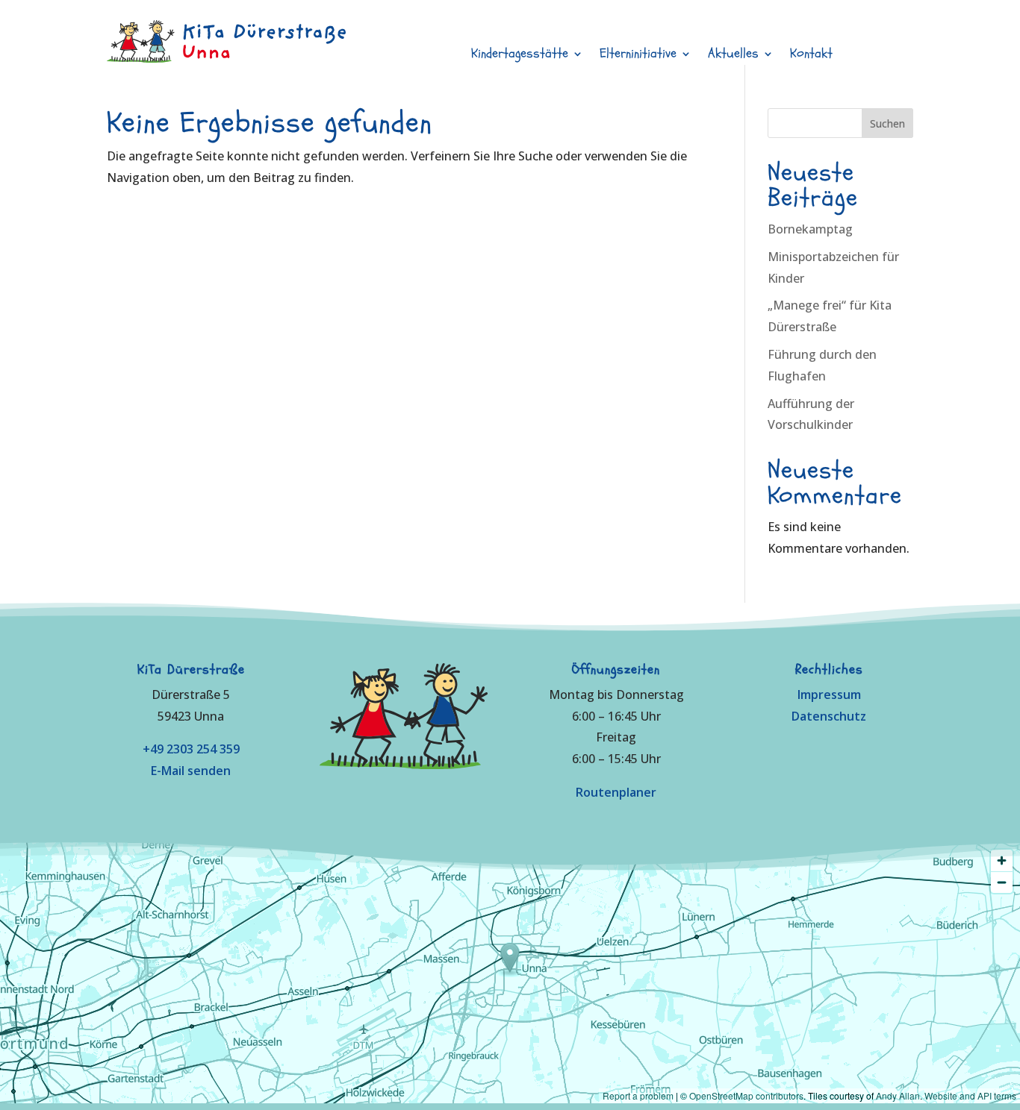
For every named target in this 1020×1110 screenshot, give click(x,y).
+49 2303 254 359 (191, 749)
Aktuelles (733, 55)
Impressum (829, 694)
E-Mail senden (191, 770)
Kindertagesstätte (519, 55)
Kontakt (811, 55)
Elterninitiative (638, 55)
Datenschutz (829, 716)
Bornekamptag (810, 229)
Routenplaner (616, 792)
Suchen (887, 123)
